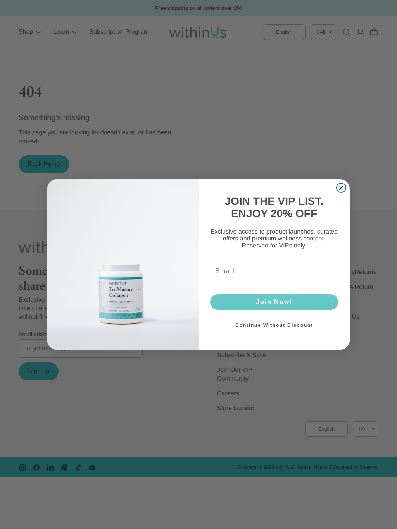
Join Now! (274, 302)
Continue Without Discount (274, 325)
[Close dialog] (341, 187)
